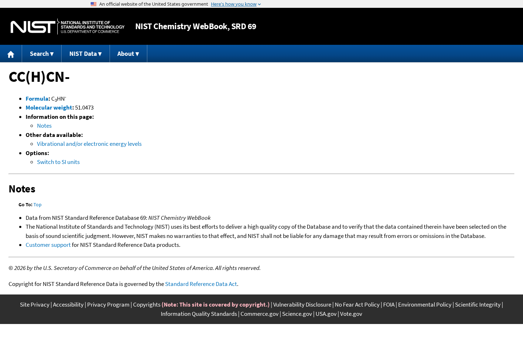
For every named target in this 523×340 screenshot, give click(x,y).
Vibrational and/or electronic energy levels (89, 144)
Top (37, 204)
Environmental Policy (424, 304)
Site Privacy (34, 304)
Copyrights (146, 304)
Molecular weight (49, 107)
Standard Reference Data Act (201, 284)
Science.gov (297, 314)
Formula (37, 98)
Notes (44, 125)
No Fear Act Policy (357, 304)
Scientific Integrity (478, 304)
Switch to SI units (58, 162)
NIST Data (83, 53)
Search (39, 53)
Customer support (48, 245)
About (125, 53)
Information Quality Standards (199, 314)
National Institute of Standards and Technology (68, 26)
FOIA (389, 304)
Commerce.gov (260, 314)
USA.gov (326, 314)
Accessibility (68, 304)
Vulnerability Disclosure (302, 304)
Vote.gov (351, 314)
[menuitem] (11, 53)
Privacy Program (108, 304)
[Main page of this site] (11, 53)
